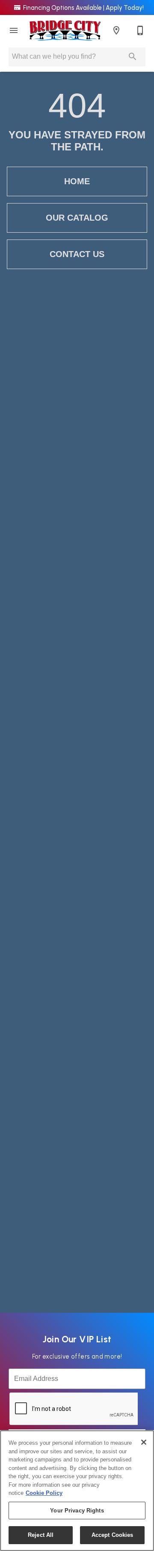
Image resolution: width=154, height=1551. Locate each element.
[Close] (143, 1442)
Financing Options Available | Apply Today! (83, 8)
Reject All (40, 1535)
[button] (13, 30)
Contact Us (77, 254)
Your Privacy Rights (77, 1510)
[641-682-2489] (140, 30)
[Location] (116, 30)
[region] (77, 1490)
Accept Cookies (112, 1535)
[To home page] (65, 31)
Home (77, 181)
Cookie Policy (44, 1493)
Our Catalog (77, 217)
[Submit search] (132, 56)
